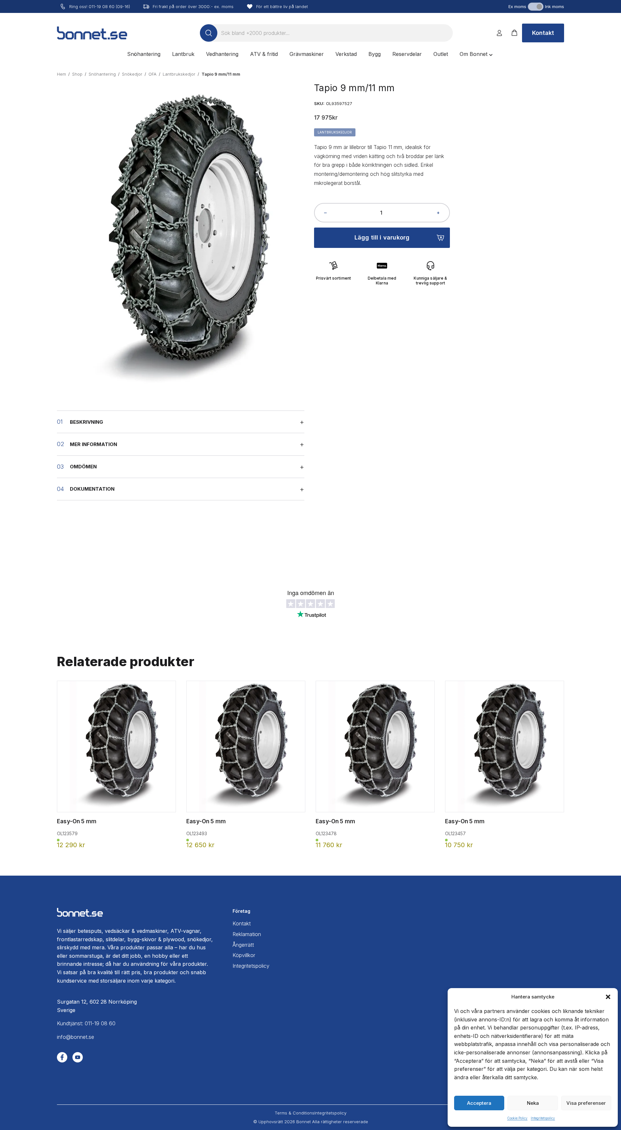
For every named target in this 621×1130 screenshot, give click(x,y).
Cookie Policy (517, 1118)
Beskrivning (86, 422)
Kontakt (543, 32)
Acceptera (479, 1103)
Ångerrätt (243, 945)
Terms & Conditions (294, 1112)
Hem (61, 74)
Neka (533, 1103)
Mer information (93, 444)
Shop (77, 74)
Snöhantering (102, 74)
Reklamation (247, 934)
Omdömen (83, 467)
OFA (152, 74)
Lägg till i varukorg (382, 237)
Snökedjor (132, 74)
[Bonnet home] (92, 33)
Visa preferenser (586, 1103)
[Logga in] (499, 33)
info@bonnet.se (75, 1037)
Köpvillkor (244, 955)
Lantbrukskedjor (179, 74)
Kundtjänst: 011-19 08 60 (86, 1023)
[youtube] (77, 1057)
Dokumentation (92, 489)
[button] (608, 997)
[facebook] (62, 1057)
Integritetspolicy (543, 1118)
